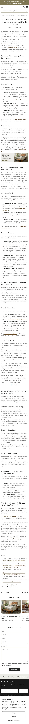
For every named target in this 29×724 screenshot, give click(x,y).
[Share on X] (12, 586)
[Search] (26, 11)
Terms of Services (21, 695)
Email (3, 638)
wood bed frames (12, 47)
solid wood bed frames (9, 516)
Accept (14, 713)
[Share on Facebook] (7, 586)
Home (2, 15)
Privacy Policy (5, 709)
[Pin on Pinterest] (16, 586)
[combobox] (14, 11)
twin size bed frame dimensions (17, 99)
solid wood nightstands (12, 538)
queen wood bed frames (10, 334)
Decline (14, 716)
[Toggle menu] (2, 7)
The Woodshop (10, 15)
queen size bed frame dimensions (17, 319)
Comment (4, 646)
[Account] (24, 7)
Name (3, 631)
